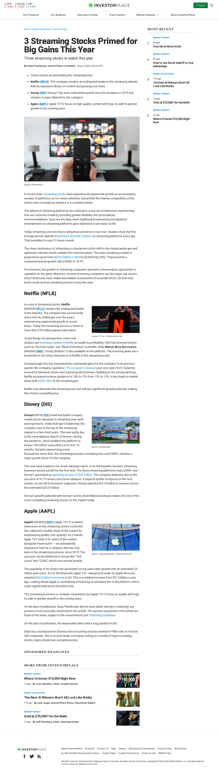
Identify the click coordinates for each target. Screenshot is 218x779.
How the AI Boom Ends (167, 46)
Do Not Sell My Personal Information (80, 753)
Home (27, 29)
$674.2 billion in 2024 (67, 257)
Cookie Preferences (129, 753)
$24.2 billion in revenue (50, 577)
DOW (8, 4)
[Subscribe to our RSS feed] (39, 756)
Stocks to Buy (60, 29)
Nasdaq (21, 4)
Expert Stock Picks (41, 29)
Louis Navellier (44, 684)
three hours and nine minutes (73, 236)
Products (89, 748)
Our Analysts (58, 14)
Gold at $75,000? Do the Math (45, 716)
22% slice (46, 380)
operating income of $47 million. (72, 474)
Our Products (31, 14)
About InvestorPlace (183, 14)
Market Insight (32, 674)
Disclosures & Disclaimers (142, 748)
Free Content (117, 14)
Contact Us (103, 748)
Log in (202, 5)
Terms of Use (149, 753)
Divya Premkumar (36, 66)
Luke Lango (43, 703)
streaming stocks (55, 194)
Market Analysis (145, 14)
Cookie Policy (109, 753)
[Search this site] (211, 5)
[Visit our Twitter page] (31, 756)
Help (113, 748)
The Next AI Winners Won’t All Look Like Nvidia (58, 697)
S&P (30, 4)
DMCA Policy (165, 753)
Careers (122, 748)
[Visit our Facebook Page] (24, 756)
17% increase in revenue (80, 368)
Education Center (87, 14)
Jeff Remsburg (44, 722)
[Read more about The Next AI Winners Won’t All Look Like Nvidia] (128, 699)
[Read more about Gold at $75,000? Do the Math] (128, 718)
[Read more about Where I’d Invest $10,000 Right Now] (128, 680)
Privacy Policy (165, 748)
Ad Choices (180, 748)
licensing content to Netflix (57, 342)
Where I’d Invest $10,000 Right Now (49, 678)
